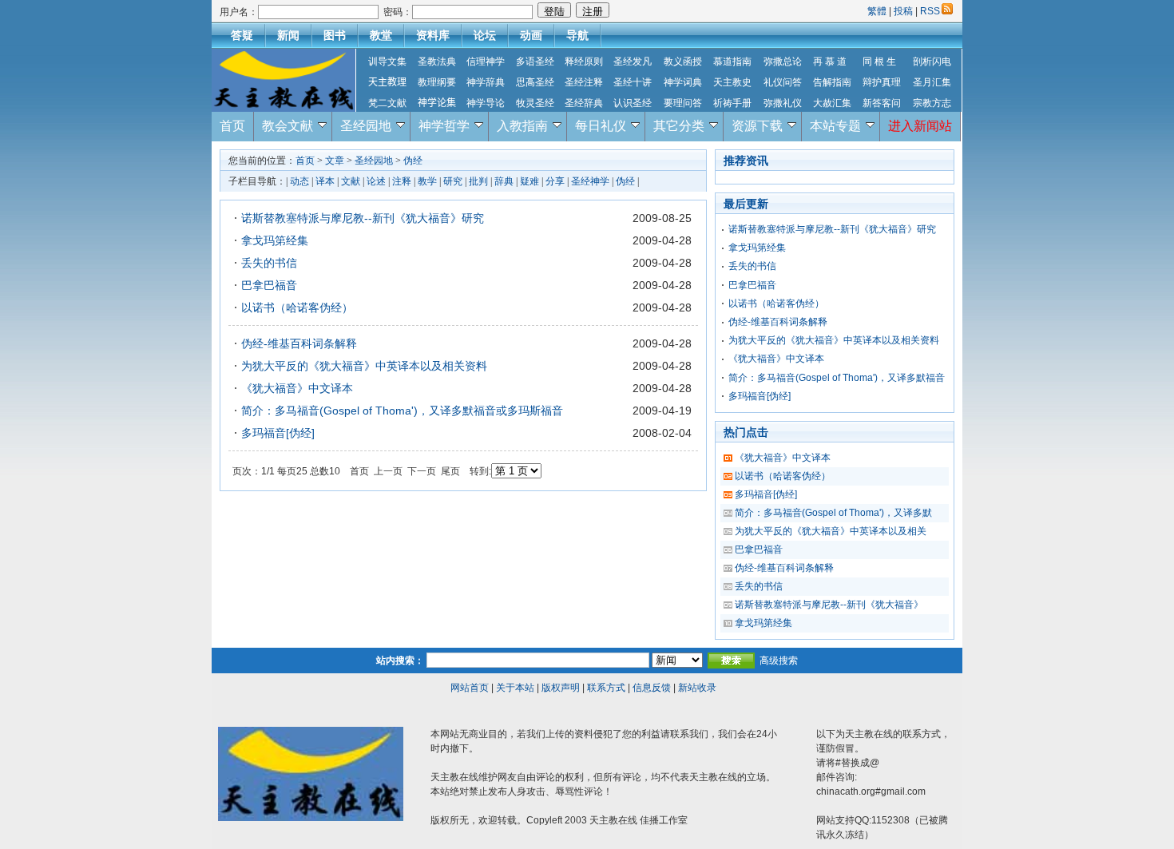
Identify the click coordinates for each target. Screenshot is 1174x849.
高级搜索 (779, 660)
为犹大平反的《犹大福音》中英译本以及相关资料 (364, 365)
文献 (350, 181)
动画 (531, 35)
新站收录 (697, 687)
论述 (376, 181)
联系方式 (606, 687)
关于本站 (515, 687)
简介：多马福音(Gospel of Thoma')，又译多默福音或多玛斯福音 (402, 410)
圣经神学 (590, 181)
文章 (334, 160)
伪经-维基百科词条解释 (299, 343)
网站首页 (469, 687)
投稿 (903, 11)
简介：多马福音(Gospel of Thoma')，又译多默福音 (836, 377)
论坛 (485, 35)
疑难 (529, 181)
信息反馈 (652, 687)
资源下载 (757, 126)
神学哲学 (444, 126)
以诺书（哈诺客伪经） (297, 307)
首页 (232, 126)
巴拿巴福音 (269, 285)
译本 (325, 181)
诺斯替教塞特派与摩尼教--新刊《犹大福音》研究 (362, 218)
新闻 (288, 35)
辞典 (504, 181)
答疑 (242, 35)
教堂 (381, 35)
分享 (555, 181)
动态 (299, 181)
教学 (427, 181)
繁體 (878, 11)
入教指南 (522, 126)
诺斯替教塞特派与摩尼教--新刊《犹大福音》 (829, 604)
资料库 (433, 35)
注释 (401, 181)
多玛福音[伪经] (278, 432)
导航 (577, 35)
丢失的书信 (269, 262)
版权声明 (560, 687)
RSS (930, 11)
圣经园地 (365, 126)
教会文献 (287, 126)
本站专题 (835, 126)
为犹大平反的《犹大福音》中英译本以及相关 (830, 531)
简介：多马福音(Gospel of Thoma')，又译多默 (833, 512)
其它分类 (678, 126)
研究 (452, 181)
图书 (334, 35)
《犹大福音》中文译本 (297, 388)
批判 (478, 181)
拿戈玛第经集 (274, 240)
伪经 (412, 160)
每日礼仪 (600, 126)
